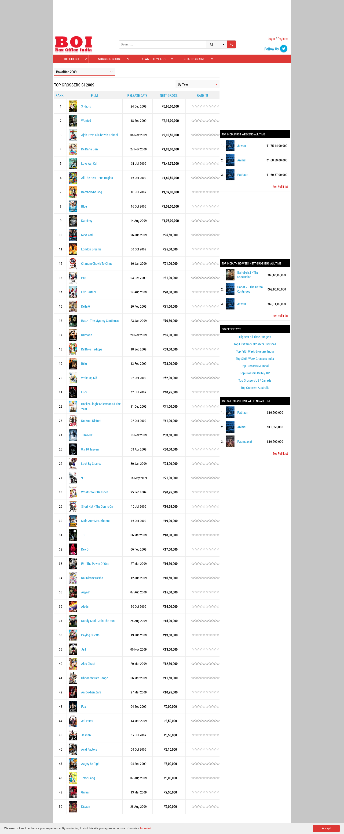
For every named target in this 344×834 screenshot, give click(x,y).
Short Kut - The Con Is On (97, 506)
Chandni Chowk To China (97, 263)
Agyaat (85, 592)
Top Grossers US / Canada (254, 380)
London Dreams (91, 249)
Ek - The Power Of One (95, 563)
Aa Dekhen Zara (91, 692)
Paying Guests (90, 635)
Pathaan (242, 174)
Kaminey (86, 220)
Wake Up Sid (89, 378)
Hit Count (71, 58)
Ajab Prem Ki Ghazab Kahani (99, 135)
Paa (83, 278)
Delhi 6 (85, 306)
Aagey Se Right (90, 763)
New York (87, 235)
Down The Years (153, 58)
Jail (83, 649)
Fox (83, 706)
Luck (84, 392)
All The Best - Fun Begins (97, 177)
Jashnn (86, 735)
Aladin (85, 606)
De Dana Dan (89, 149)
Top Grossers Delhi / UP (255, 373)
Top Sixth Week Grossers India (255, 358)
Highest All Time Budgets (255, 337)
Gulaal (85, 792)
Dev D (84, 549)
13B (83, 535)
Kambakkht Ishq (91, 192)
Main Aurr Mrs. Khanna (95, 520)
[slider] (205, 106)
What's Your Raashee (94, 492)
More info (146, 828)
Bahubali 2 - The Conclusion (247, 274)
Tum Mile (86, 435)
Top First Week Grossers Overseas (255, 344)
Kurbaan (86, 335)
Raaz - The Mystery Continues (100, 320)
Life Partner (88, 292)
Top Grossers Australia (255, 387)
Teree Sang (88, 778)
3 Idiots (86, 106)
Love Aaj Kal (89, 163)
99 (82, 478)
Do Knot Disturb (91, 420)
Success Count (110, 58)
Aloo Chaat (88, 663)
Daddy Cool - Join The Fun (98, 620)
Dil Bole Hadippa (91, 349)
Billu (84, 363)
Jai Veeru (87, 721)
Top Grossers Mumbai (255, 366)
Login (271, 38)
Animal (241, 160)
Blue (84, 206)
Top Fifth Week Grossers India (255, 351)
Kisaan (85, 806)
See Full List (280, 186)
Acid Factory (89, 749)
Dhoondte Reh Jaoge (94, 678)
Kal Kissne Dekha (92, 578)
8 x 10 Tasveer (90, 449)
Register (283, 38)
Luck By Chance (91, 463)
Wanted (86, 120)
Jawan (241, 145)
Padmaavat (244, 441)
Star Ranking (194, 58)
